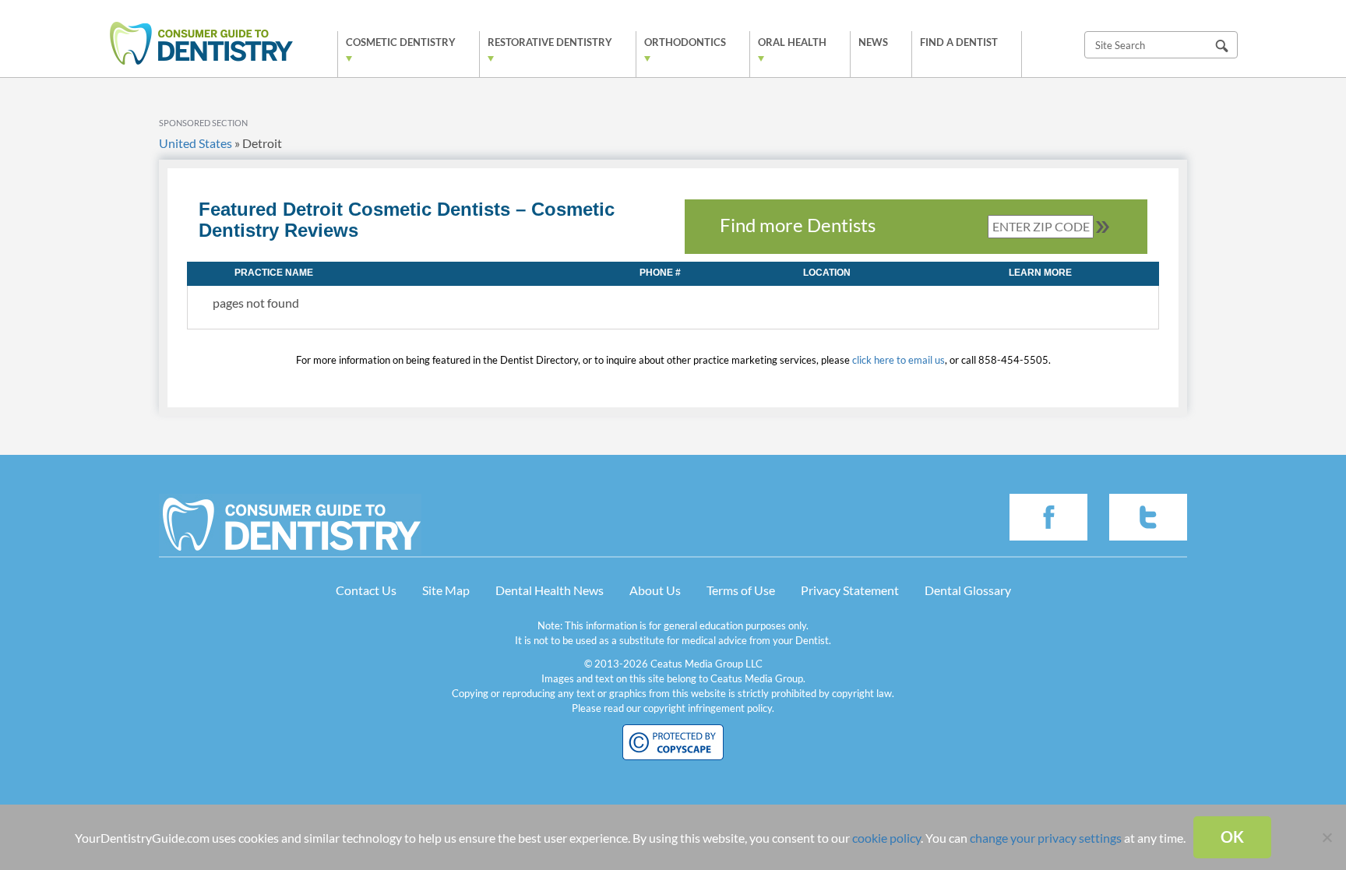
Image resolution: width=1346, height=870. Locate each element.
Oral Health (792, 42)
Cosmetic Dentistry (401, 42)
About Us (655, 590)
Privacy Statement (850, 590)
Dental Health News (549, 590)
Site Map (446, 590)
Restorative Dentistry (550, 42)
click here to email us (898, 360)
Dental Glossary (968, 590)
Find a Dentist (959, 42)
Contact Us (366, 590)
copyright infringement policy (707, 708)
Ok (1232, 836)
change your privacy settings (1046, 837)
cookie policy (886, 837)
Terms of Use (740, 590)
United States (195, 143)
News (873, 42)
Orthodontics (685, 42)
